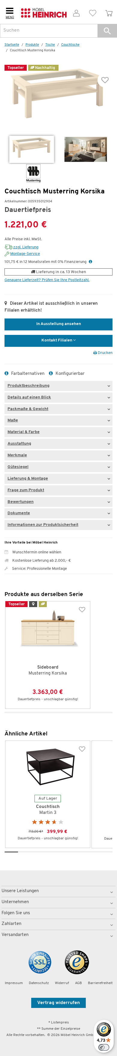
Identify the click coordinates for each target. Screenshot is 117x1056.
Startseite (11, 45)
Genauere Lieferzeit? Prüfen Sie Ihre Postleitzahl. (46, 280)
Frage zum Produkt (26, 490)
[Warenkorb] (109, 12)
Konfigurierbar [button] (69, 374)
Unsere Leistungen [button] (20, 891)
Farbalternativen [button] (27, 374)
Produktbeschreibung (29, 386)
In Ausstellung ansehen (58, 324)
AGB (78, 983)
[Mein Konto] (76, 12)
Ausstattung (19, 444)
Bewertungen (21, 502)
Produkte (32, 45)
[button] (107, 31)
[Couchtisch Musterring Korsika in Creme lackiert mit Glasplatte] (31, 149)
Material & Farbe (24, 432)
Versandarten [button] (15, 935)
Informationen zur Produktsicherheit (43, 525)
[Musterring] (22, 173)
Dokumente (19, 513)
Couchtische (70, 45)
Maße (13, 420)
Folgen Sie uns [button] (16, 913)
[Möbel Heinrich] (44, 11)
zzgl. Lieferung (25, 247)
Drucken (104, 353)
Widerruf (62, 983)
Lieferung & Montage (28, 479)
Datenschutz (39, 983)
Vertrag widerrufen (58, 1002)
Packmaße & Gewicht (28, 409)
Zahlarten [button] (11, 924)
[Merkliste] (92, 12)
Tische (50, 45)
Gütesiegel (18, 467)
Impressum (14, 983)
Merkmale (17, 455)
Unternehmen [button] (15, 902)
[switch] (103, 1047)
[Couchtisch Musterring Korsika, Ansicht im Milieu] (85, 149)
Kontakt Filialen (57, 340)
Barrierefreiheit (100, 983)
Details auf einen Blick (29, 397)
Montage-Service (25, 254)
